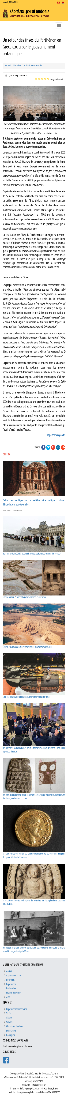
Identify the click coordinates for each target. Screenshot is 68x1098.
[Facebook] (43, 447)
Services (9, 1022)
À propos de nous (13, 975)
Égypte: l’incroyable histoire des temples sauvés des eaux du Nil (27, 647)
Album (9, 1017)
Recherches (11, 988)
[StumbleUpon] (63, 447)
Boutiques (10, 1035)
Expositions (11, 984)
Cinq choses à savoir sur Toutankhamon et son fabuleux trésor (26, 697)
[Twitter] (48, 447)
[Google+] (53, 447)
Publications (11, 1030)
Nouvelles (17, 65)
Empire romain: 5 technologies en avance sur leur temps (24, 597)
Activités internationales (33, 65)
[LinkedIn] (58, 447)
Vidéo (8, 1013)
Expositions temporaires (16, 1009)
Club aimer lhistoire (14, 1026)
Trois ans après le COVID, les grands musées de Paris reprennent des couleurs (32, 554)
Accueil (8, 65)
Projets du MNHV (13, 992)
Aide (8, 997)
